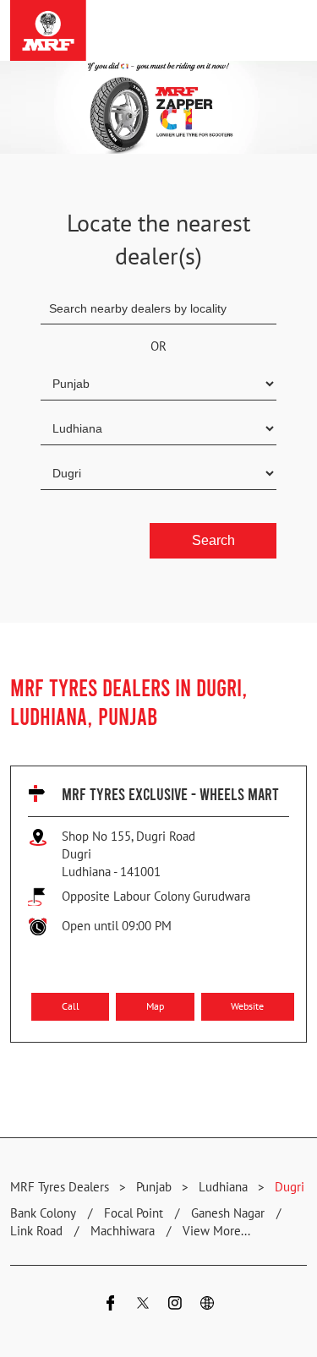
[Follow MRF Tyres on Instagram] (175, 1305)
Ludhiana (223, 1187)
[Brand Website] (207, 1305)
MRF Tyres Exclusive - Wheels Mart (170, 793)
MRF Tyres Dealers (61, 1187)
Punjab (154, 1187)
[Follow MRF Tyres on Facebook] (111, 1305)
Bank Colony (43, 1213)
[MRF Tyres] (48, 30)
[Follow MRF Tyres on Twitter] (143, 1305)
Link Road (36, 1231)
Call (70, 1006)
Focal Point (133, 1213)
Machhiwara (122, 1231)
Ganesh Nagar (228, 1213)
